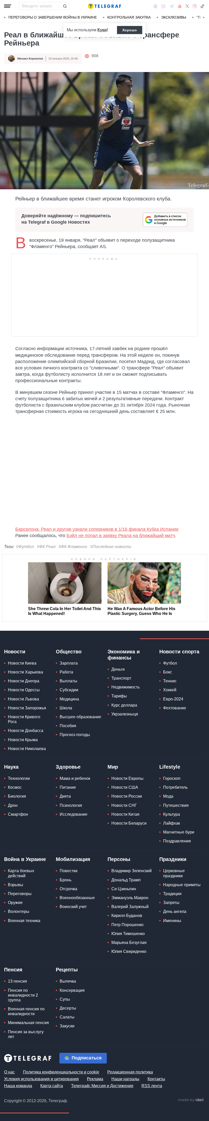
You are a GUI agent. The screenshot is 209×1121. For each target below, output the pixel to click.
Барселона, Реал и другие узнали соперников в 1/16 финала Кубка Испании (96, 529)
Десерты (68, 1008)
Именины (172, 920)
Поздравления (177, 841)
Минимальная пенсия (28, 1023)
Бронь (65, 880)
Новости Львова (23, 699)
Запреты (171, 902)
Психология (71, 805)
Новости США (124, 787)
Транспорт (121, 678)
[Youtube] (180, 6)
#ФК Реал (46, 546)
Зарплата (69, 663)
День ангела (174, 911)
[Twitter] (187, 6)
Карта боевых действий (21, 873)
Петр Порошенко (127, 925)
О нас (9, 1072)
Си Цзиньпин (123, 889)
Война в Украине (25, 859)
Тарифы (119, 696)
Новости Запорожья (27, 708)
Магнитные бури (178, 832)
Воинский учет (73, 906)
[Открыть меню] (7, 6)
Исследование (73, 814)
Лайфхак (171, 823)
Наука (11, 767)
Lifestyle (169, 767)
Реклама (95, 1079)
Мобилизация (73, 859)
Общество (69, 651)
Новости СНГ (124, 805)
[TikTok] (202, 6)
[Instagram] (194, 6)
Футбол (170, 663)
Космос (15, 787)
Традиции (172, 894)
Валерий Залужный (130, 906)
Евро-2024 (173, 699)
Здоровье (68, 767)
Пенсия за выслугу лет (26, 1034)
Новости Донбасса (25, 730)
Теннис (170, 681)
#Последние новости (110, 546)
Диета (65, 796)
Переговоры (20, 894)
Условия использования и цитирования (41, 1079)
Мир (113, 767)
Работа (66, 672)
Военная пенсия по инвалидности (26, 1011)
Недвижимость (125, 687)
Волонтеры (18, 911)
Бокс (167, 672)
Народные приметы (182, 885)
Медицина (69, 699)
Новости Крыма (23, 740)
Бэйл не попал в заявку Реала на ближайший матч (121, 535)
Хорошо (129, 30)
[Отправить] (65, 6)
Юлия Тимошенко (128, 933)
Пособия (68, 726)
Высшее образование (80, 717)
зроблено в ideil (191, 1100)
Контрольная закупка (129, 17)
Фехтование (174, 708)
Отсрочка (68, 889)
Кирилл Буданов (126, 915)
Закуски (67, 1026)
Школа (66, 708)
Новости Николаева (27, 748)
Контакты (156, 1079)
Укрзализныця (124, 714)
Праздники (172, 859)
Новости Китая (125, 814)
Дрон (13, 805)
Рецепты (67, 969)
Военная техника (24, 920)
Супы (65, 999)
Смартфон (18, 814)
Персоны (119, 859)
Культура (171, 814)
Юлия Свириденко (128, 951)
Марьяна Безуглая (129, 942)
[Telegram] (172, 6)
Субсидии (69, 690)
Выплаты (68, 681)
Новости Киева (22, 663)
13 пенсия (17, 981)
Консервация (72, 990)
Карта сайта (51, 1086)
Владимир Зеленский (131, 871)
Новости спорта (179, 651)
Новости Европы (127, 778)
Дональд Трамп (126, 880)
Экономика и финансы (124, 654)
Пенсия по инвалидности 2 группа (23, 995)
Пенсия (13, 969)
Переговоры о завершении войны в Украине (52, 17)
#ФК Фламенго (73, 546)
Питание (68, 787)
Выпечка (68, 981)
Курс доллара (124, 705)
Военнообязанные (77, 898)
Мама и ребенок (75, 778)
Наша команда (18, 1086)
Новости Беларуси (129, 823)
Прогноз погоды (75, 734)
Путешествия (176, 805)
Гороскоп (171, 778)
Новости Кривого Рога (24, 719)
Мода (168, 796)
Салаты (67, 1017)
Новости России (126, 796)
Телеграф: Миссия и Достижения (102, 1086)
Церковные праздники (174, 873)
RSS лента (151, 1086)
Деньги (118, 669)
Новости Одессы (24, 690)
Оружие (15, 902)
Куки (102, 30)
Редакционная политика (130, 1072)
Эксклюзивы (173, 17)
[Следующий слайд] (204, 17)
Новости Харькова (25, 672)
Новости (14, 651)
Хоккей (169, 690)
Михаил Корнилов (30, 58)
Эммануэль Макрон (129, 898)
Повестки (68, 871)
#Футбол (25, 546)
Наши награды (125, 1079)
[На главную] (104, 6)
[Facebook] (155, 6)
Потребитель (175, 787)
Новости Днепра (23, 681)
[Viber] (163, 6)
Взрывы (15, 885)
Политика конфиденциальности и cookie (61, 1072)
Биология (17, 796)
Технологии (19, 778)
